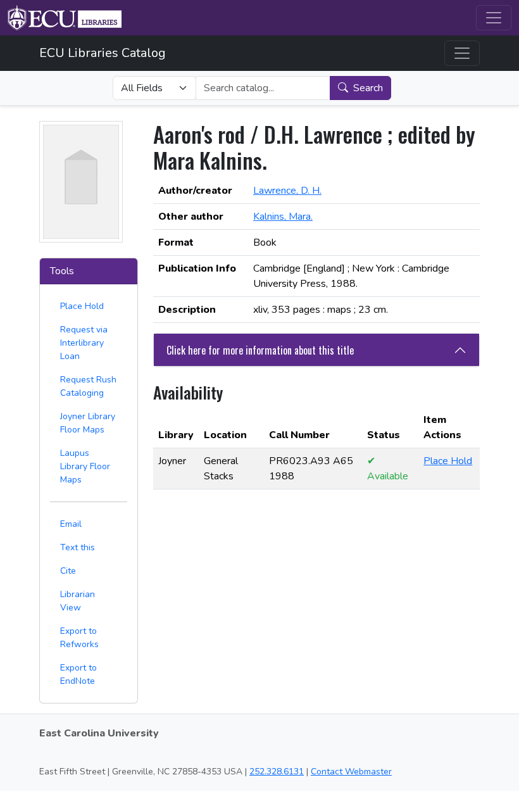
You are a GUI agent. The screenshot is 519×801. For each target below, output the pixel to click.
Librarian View (77, 601)
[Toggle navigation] (493, 17)
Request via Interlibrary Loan (84, 343)
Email (71, 524)
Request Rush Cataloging (88, 386)
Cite (68, 571)
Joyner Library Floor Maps (87, 423)
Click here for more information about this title (260, 350)
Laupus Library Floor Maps (85, 466)
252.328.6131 (276, 772)
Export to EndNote (78, 674)
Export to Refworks (79, 637)
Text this (77, 547)
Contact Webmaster (351, 772)
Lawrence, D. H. (287, 191)
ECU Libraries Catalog (102, 52)
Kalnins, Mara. (283, 217)
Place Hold (82, 306)
